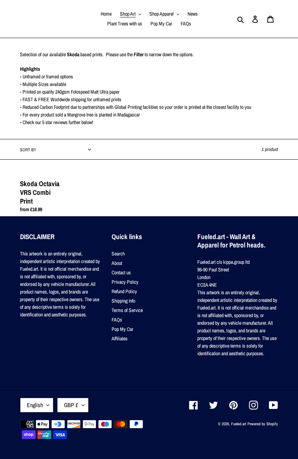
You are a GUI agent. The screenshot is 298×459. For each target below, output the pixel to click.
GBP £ (71, 405)
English (35, 405)
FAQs (117, 319)
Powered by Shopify (262, 423)
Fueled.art (238, 423)
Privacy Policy (125, 282)
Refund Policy (124, 291)
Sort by (28, 150)
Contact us (121, 272)
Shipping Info (123, 301)
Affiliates (120, 338)
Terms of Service (127, 310)
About (117, 263)
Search (118, 253)
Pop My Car (122, 329)
